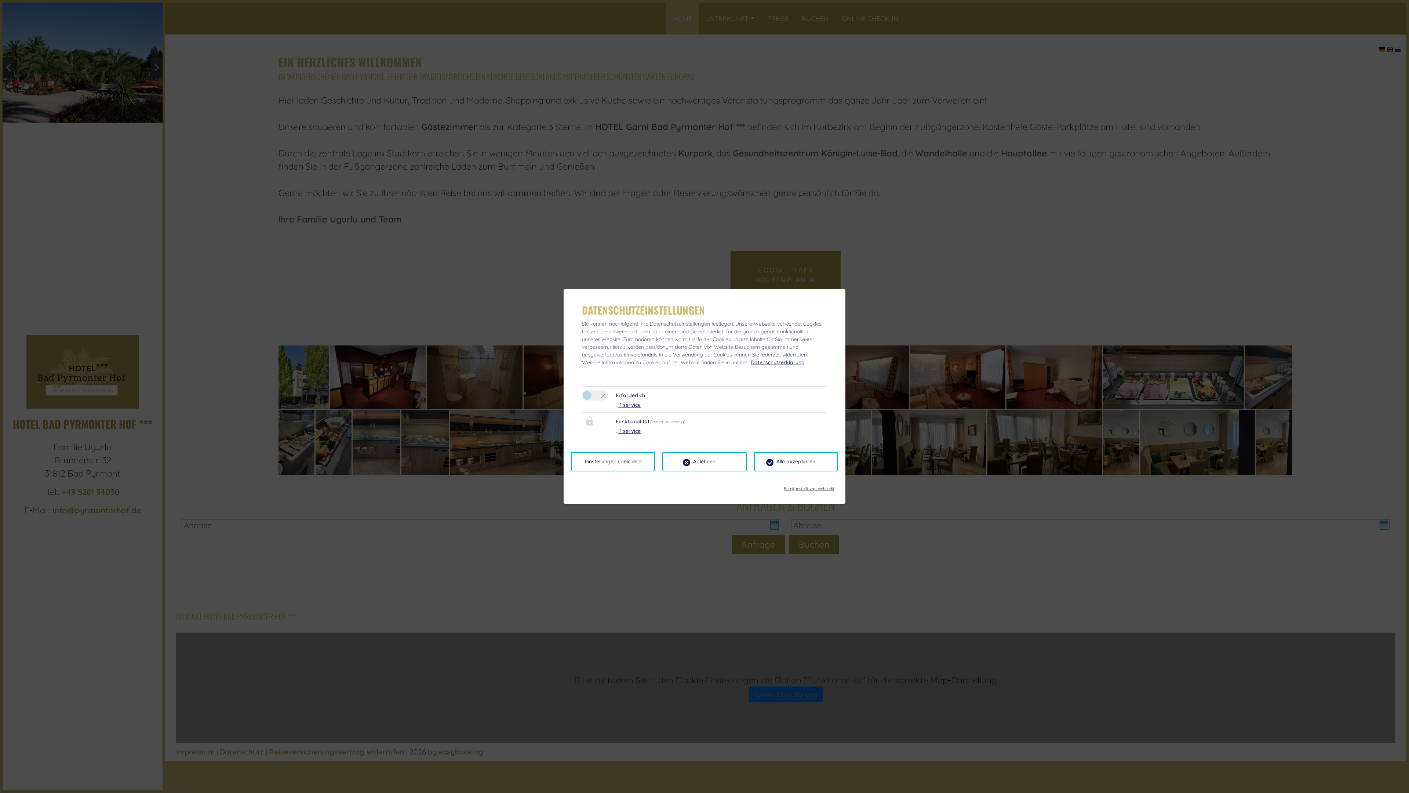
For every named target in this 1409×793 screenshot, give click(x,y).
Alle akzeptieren (795, 461)
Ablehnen (704, 461)
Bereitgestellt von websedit (809, 486)
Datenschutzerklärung (778, 362)
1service (628, 405)
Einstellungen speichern (613, 461)
